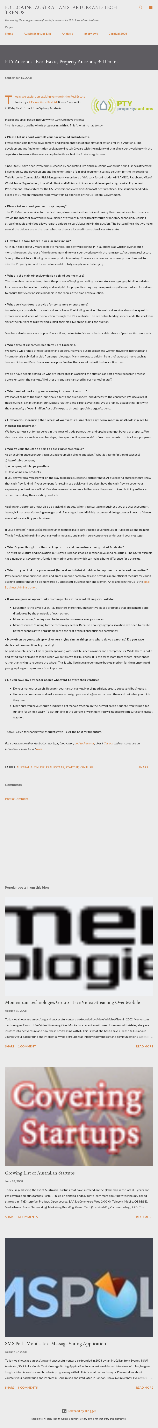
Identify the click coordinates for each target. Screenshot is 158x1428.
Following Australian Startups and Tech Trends (61, 9)
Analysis (67, 33)
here (39, 749)
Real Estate (55, 767)
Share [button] (143, 767)
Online (39, 767)
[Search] (140, 7)
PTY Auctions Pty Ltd (43, 102)
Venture (86, 767)
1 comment (27, 1046)
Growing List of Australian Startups (40, 1173)
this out (108, 743)
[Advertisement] (79, 843)
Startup (71, 767)
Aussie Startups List (37, 33)
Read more (144, 1046)
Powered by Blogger (81, 1411)
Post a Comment (16, 799)
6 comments (28, 1217)
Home (9, 33)
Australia (24, 767)
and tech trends (84, 743)
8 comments (28, 1387)
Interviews (91, 33)
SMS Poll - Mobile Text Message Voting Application (55, 1343)
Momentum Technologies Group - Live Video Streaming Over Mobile (72, 1002)
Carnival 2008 (117, 33)
